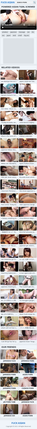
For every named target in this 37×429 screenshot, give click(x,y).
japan (9, 35)
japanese (13, 32)
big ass (26, 35)
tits (33, 32)
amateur (5, 32)
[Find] (34, 2)
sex (28, 32)
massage (22, 32)
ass (3, 35)
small (20, 35)
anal (14, 35)
